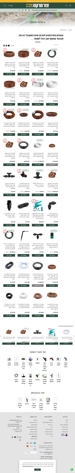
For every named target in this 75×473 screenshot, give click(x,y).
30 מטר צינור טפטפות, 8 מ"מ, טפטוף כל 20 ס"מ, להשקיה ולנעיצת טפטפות (23, 124)
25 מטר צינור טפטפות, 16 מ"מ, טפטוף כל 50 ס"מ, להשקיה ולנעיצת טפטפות (10, 95)
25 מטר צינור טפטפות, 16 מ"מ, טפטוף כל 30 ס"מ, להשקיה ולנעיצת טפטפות (24, 95)
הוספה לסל (52, 74)
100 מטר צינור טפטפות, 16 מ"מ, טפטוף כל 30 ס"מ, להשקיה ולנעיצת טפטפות (38, 65)
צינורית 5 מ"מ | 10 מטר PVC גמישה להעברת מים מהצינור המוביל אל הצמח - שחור (9, 276)
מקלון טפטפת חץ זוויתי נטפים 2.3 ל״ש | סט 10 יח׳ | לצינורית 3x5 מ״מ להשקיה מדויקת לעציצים (23, 246)
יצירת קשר (18, 417)
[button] (0, 336)
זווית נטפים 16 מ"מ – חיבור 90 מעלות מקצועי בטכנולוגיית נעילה (52, 215)
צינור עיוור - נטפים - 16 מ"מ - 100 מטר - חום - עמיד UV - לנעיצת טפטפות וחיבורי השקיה (52, 276)
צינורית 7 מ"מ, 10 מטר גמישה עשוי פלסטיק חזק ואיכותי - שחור (9, 305)
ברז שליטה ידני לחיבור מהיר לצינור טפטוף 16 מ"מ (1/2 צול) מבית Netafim (10, 186)
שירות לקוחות (33, 417)
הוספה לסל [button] (66, 343)
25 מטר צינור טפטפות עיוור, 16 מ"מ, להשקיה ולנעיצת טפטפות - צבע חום (10, 65)
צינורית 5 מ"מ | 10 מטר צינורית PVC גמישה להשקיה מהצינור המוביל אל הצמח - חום (52, 306)
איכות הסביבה (65, 429)
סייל (52, 436)
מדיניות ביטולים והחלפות (32, 427)
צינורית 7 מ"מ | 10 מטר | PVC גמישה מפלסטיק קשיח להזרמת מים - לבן (23, 305)
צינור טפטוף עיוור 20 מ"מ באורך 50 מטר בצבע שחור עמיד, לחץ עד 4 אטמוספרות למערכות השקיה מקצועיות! (9, 246)
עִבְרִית (26, 452)
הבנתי (37, 469)
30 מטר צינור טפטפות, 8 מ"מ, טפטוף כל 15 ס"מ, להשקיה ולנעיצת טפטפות (38, 124)
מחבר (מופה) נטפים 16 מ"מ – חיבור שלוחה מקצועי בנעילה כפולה (24, 215)
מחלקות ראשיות (48, 417)
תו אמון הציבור (65, 432)
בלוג (67, 422)
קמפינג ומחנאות (49, 434)
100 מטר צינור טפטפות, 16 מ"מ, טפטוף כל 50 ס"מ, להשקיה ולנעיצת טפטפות (23, 65)
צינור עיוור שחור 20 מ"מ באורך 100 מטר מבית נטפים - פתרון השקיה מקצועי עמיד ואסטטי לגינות (38, 276)
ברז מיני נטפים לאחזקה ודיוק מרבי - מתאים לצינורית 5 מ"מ (38, 185)
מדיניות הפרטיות (33, 432)
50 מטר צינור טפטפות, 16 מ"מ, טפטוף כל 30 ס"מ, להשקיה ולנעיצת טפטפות (10, 155)
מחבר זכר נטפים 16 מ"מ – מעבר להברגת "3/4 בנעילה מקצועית (9, 215)
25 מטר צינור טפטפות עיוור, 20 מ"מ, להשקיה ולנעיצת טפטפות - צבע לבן (38, 95)
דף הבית (70, 30)
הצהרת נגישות (65, 427)
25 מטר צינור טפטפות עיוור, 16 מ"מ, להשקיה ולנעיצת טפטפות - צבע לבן (52, 95)
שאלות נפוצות (34, 425)
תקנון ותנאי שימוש (64, 425)
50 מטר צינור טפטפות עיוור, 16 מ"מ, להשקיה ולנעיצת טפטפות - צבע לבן (38, 155)
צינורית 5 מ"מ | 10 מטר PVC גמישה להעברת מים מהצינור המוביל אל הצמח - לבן (23, 276)
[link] (66, 336)
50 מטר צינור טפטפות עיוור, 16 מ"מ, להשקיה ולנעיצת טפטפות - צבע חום (52, 155)
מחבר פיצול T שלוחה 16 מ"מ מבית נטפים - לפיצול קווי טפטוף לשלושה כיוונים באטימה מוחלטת (38, 246)
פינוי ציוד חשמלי (33, 439)
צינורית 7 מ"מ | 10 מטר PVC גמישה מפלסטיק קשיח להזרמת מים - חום (38, 305)
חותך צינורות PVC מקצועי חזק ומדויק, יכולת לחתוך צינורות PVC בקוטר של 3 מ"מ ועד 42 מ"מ (38, 216)
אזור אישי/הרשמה (33, 422)
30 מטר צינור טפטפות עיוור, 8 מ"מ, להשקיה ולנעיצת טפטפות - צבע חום (52, 125)
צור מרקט (65, 417)
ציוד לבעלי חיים (49, 429)
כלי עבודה (50, 425)
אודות (67, 420)
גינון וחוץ (51, 420)
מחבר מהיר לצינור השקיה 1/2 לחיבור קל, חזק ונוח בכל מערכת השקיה (52, 245)
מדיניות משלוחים (33, 429)
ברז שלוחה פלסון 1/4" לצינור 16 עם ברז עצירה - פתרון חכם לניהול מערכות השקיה (23, 186)
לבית (51, 427)
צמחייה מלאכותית (49, 432)
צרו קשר (35, 420)
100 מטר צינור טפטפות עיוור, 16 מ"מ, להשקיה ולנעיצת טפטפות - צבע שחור (52, 65)
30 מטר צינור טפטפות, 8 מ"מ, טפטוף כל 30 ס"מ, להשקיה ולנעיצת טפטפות (9, 124)
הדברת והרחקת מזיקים (48, 422)
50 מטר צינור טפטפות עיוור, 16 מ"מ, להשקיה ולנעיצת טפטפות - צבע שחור (24, 155)
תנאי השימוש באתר (33, 434)
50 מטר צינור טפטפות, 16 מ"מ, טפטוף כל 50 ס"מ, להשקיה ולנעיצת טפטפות (52, 186)
